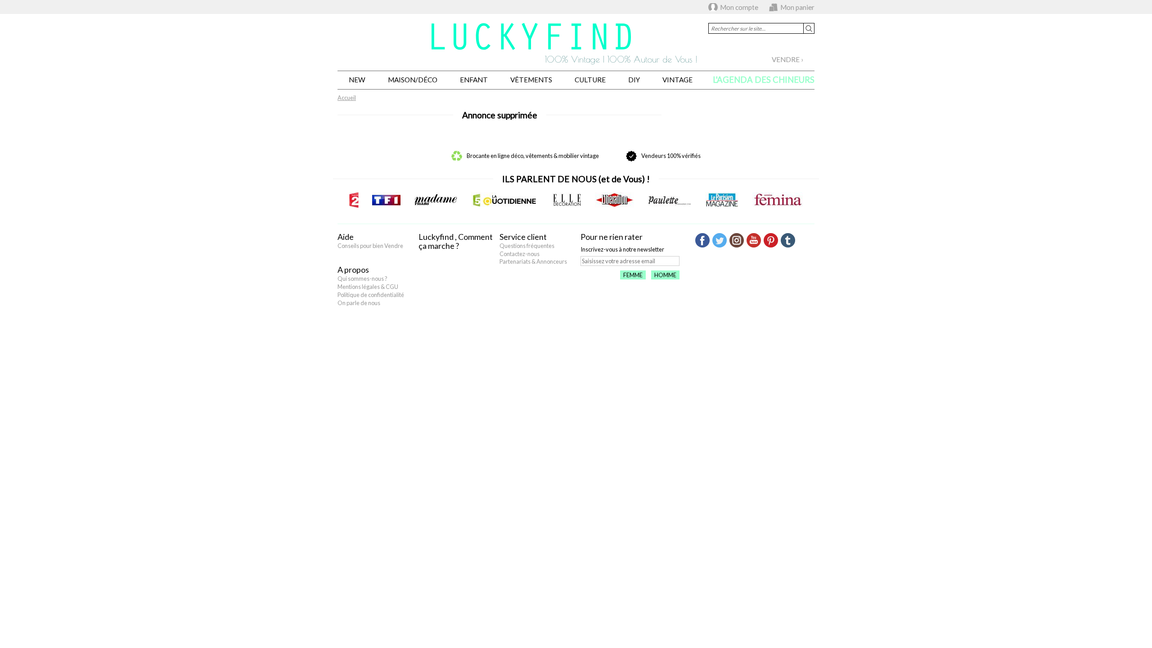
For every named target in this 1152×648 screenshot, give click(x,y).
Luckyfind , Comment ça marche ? (455, 241)
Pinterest (771, 240)
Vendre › (787, 59)
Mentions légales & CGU (368, 286)
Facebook (702, 240)
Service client (523, 237)
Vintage (677, 80)
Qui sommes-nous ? (362, 278)
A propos (353, 269)
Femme (633, 275)
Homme (665, 275)
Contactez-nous (520, 253)
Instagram (736, 240)
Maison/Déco (412, 80)
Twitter (719, 240)
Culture (590, 80)
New (357, 80)
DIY (634, 80)
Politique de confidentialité (371, 294)
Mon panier (797, 7)
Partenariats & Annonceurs (533, 261)
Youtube (754, 240)
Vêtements (531, 80)
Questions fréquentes (527, 245)
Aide (346, 237)
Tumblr (788, 240)
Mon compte (739, 7)
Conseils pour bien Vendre (370, 245)
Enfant (474, 80)
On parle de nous (359, 302)
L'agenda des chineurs (763, 80)
